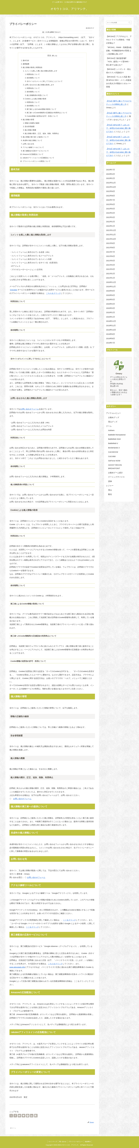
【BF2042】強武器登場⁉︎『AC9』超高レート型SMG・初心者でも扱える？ (118, 61)
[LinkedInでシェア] (31, 1115)
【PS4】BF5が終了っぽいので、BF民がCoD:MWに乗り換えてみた (118, 128)
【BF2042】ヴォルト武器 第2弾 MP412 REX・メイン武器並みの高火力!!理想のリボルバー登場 (118, 82)
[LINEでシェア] (23, 1115)
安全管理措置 (29, 126)
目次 (49, 56)
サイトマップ (53, 1141)
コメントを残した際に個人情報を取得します (41, 71)
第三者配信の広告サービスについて (36, 151)
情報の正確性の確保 (32, 123)
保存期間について (33, 78)
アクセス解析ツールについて (33, 147)
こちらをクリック (53, 293)
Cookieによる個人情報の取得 (35, 99)
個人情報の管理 (28, 119)
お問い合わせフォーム (29, 409)
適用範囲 (26, 64)
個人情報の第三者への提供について (36, 137)
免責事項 (88, 1141)
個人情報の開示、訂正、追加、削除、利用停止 (42, 133)
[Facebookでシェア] (15, 1115)
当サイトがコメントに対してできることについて (44, 81)
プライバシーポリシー (75, 1141)
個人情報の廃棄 (30, 130)
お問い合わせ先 (28, 144)
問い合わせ (62, 1141)
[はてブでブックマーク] (19, 1115)
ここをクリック (69, 920)
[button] (36, 1115)
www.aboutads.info (17, 967)
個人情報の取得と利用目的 (32, 67)
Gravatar (14, 290)
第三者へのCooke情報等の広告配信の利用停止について (47, 113)
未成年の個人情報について (32, 140)
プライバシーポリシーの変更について (36, 161)
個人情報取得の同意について (37, 95)
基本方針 (26, 60)
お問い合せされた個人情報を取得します (39, 85)
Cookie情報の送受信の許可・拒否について (42, 116)
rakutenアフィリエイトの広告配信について (38, 158)
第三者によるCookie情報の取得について (41, 109)
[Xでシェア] (11, 1115)
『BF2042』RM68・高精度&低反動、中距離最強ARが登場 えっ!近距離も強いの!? (118, 50)
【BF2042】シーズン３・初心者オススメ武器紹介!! (118, 71)
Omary (119, 373)
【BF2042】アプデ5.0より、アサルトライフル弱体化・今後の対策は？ (119, 39)
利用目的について (33, 74)
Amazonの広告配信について (33, 154)
